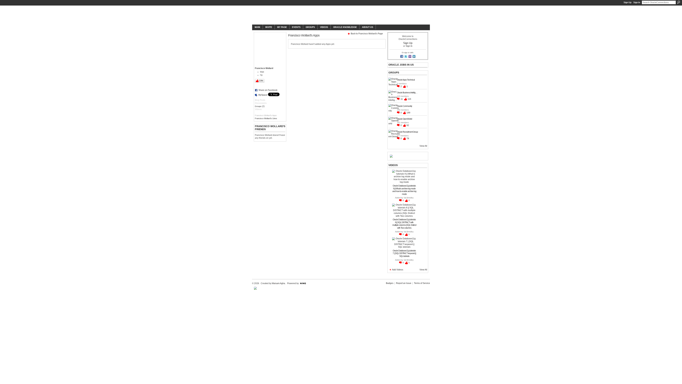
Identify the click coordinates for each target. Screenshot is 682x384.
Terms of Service (422, 283)
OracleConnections (301, 15)
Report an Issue (403, 283)
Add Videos (397, 269)
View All (423, 146)
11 (401, 99)
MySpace (262, 95)
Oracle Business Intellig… (407, 92)
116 (409, 99)
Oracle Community (404, 106)
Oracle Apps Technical (406, 80)
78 (408, 138)
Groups (258, 106)
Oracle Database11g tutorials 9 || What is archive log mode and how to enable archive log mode (404, 190)
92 (408, 125)
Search (678, 2)
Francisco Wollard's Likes (266, 118)
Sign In (636, 2)
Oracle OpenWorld (404, 119)
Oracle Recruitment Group (407, 132)
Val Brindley (409, 198)
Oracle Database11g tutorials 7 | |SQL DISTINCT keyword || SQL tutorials (404, 253)
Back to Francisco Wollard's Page (367, 33)
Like (261, 80)
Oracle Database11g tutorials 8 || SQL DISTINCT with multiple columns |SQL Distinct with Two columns (404, 223)
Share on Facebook (267, 90)
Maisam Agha (278, 283)
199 (408, 112)
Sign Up (627, 2)
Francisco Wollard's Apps (266, 115)
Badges (389, 283)
